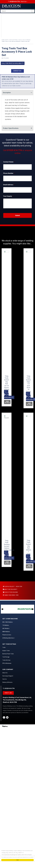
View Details (7, 402)
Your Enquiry (8, 196)
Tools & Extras (13, 39)
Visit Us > (24, 1)
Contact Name (9, 162)
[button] (17, 71)
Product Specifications (11, 128)
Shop (6, 39)
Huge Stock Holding (11, 592)
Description (7, 92)
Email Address (9, 185)
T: (14, 1)
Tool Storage (26, 39)
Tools (19, 39)
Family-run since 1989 (11, 595)
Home (3, 39)
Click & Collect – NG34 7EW (13, 586)
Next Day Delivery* (10, 589)
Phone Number (9, 173)
